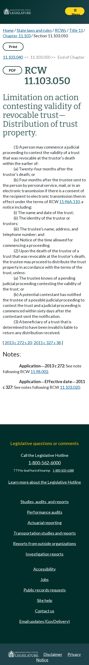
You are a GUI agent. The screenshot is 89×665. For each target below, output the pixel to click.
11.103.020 (70, 387)
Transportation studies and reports (44, 533)
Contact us (44, 610)
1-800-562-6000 (44, 462)
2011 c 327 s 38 (47, 342)
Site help (44, 600)
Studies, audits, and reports (45, 501)
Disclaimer (52, 654)
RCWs (60, 30)
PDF (12, 70)
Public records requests (45, 589)
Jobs (44, 579)
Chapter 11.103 (17, 35)
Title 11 (76, 30)
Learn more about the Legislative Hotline (44, 482)
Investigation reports (44, 553)
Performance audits (44, 512)
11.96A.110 (69, 201)
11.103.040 (13, 57)
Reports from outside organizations (44, 543)
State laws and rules (34, 30)
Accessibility (44, 568)
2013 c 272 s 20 (18, 342)
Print (13, 46)
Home (8, 30)
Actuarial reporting (45, 522)
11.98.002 (39, 371)
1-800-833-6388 (63, 470)
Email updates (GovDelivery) (44, 621)
